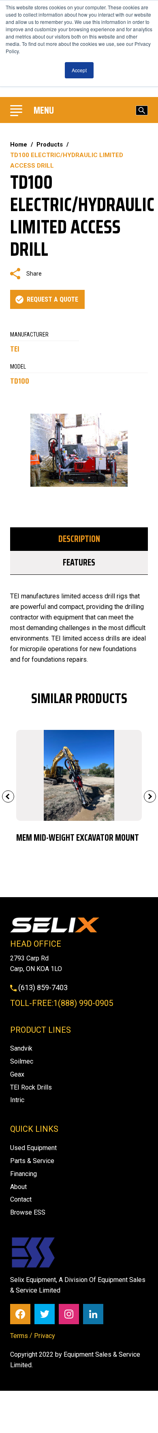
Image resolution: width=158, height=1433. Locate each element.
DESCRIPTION (79, 539)
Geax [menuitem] (17, 1074)
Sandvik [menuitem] (21, 1048)
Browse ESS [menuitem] (27, 1212)
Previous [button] (8, 796)
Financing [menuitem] (23, 1174)
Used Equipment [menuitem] (33, 1148)
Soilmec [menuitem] (21, 1061)
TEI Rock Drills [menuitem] (31, 1087)
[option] (79, 790)
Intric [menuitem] (17, 1100)
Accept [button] (79, 70)
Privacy (44, 1336)
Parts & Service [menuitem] (32, 1161)
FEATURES (79, 562)
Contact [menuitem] (21, 1199)
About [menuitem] (18, 1187)
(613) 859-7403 (42, 987)
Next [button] (150, 796)
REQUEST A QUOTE (52, 299)
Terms (19, 1336)
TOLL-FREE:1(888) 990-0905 (61, 1003)
